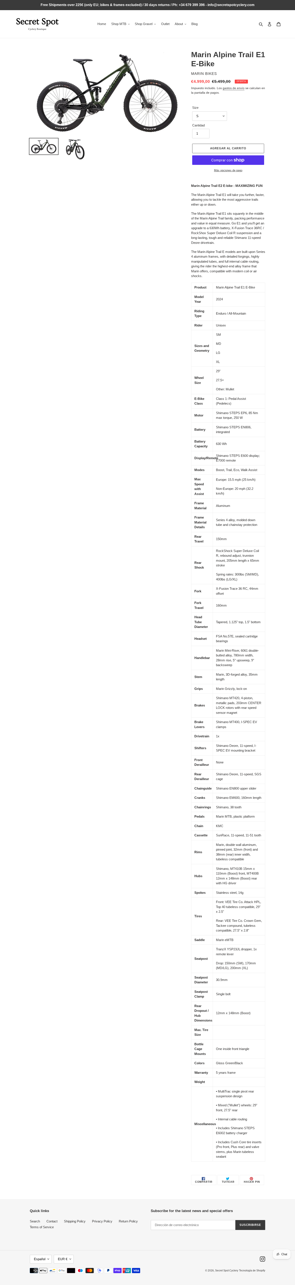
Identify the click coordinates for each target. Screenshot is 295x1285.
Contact (51, 1221)
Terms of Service (42, 1227)
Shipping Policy (75, 1221)
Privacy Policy (102, 1221)
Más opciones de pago (228, 170)
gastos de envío (233, 88)
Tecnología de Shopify (252, 1270)
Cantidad (198, 125)
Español (39, 1259)
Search (35, 1221)
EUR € (62, 1259)
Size (195, 107)
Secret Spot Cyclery (226, 1270)
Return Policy (128, 1221)
